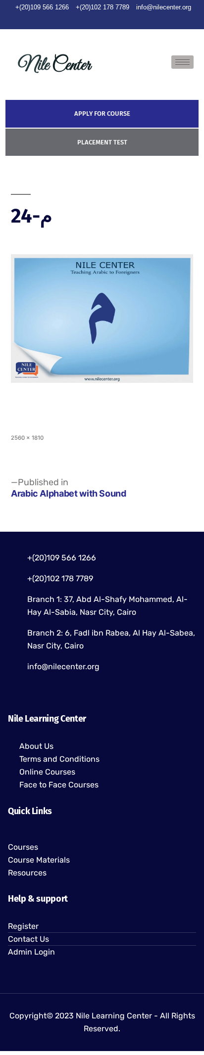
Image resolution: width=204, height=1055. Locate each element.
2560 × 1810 (27, 437)
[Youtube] (102, 19)
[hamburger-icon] (182, 62)
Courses (23, 847)
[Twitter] (84, 19)
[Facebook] (67, 19)
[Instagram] (119, 19)
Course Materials (39, 860)
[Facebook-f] (13, 694)
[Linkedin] (136, 19)
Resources (27, 872)
